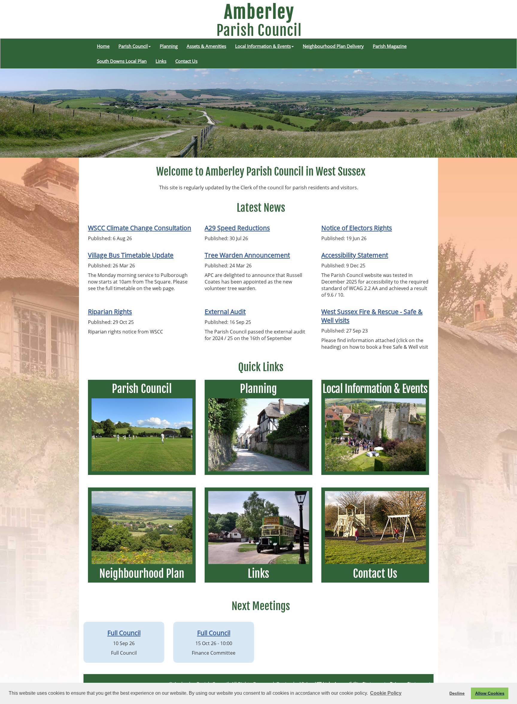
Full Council (124, 632)
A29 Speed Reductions (237, 227)
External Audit (225, 311)
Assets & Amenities (206, 46)
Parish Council (133, 46)
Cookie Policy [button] (386, 693)
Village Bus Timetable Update (131, 255)
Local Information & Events (263, 46)
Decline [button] (457, 693)
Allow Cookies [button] (489, 693)
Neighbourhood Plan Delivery (333, 46)
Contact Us (186, 61)
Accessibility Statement (354, 255)
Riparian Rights (110, 311)
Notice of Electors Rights (356, 227)
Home (103, 46)
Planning (169, 46)
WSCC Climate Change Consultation (139, 227)
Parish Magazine (390, 46)
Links (161, 61)
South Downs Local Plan (122, 61)
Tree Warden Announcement (247, 255)
